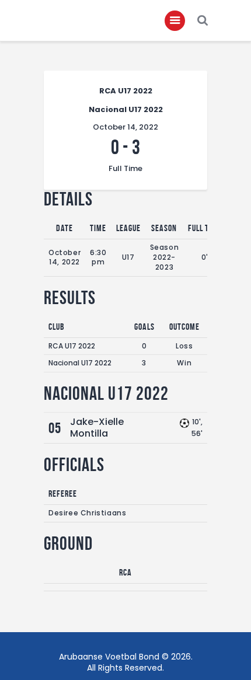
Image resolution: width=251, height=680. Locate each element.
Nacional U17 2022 (79, 363)
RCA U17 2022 (71, 346)
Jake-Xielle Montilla (97, 427)
